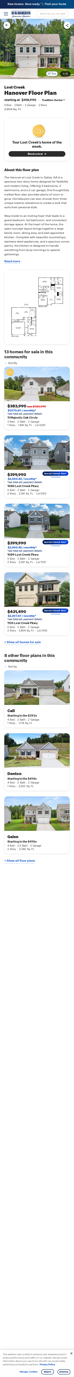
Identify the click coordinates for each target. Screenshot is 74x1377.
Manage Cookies (29, 1371)
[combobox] (52, 13)
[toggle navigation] (6, 13)
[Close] (71, 1353)
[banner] (37, 4)
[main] (37, 698)
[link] (37, 49)
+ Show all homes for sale (22, 642)
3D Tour (51, 73)
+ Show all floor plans (19, 861)
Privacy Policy (47, 1364)
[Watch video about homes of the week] (37, 130)
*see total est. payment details (24, 412)
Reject (47, 1371)
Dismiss (63, 1371)
